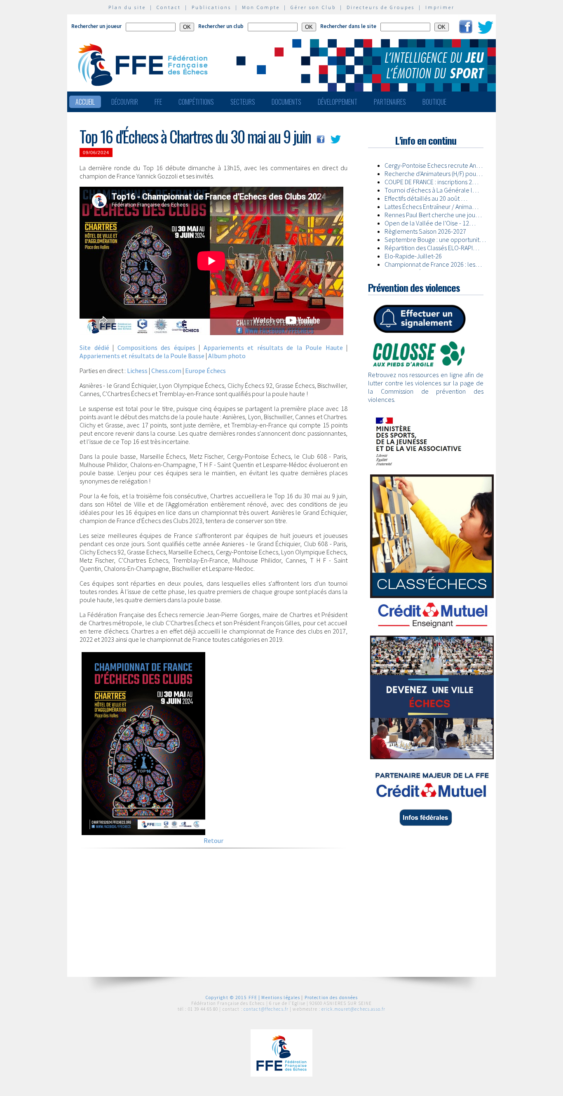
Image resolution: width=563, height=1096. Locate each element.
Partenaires (390, 102)
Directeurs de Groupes (381, 7)
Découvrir (124, 102)
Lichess (137, 370)
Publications (211, 7)
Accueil (85, 102)
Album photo (227, 356)
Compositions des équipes (156, 347)
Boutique (434, 102)
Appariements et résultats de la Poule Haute (273, 347)
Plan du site (127, 7)
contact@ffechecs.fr (266, 1009)
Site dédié (94, 347)
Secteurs (242, 102)
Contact (169, 7)
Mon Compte (261, 7)
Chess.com (166, 370)
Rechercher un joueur (96, 26)
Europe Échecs (205, 370)
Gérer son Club (313, 7)
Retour (213, 840)
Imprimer (440, 7)
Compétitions (196, 102)
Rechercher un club (221, 26)
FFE (158, 102)
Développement (337, 102)
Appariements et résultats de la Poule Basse (142, 356)
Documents (286, 102)
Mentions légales (280, 997)
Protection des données (331, 997)
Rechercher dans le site (348, 26)
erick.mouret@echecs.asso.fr (353, 1009)
